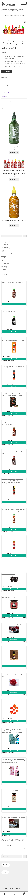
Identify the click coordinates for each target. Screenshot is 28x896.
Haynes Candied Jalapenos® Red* (8, 597)
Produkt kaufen (6, 71)
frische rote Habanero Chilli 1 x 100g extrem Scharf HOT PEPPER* (13, 701)
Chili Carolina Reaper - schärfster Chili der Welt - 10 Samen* (12, 675)
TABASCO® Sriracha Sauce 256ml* (8, 537)
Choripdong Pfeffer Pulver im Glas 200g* (10, 790)
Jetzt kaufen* (14, 303)
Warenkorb (21, 893)
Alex (2, 848)
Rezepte (5, 872)
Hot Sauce (10, 15)
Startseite (5, 15)
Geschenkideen (9, 78)
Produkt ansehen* (14, 588)
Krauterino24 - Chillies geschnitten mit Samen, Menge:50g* (13, 817)
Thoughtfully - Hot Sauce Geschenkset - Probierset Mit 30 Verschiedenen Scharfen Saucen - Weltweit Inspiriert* (13, 394)
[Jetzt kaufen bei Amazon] (14, 582)
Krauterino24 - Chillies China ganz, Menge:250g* (11, 624)
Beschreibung (4, 85)
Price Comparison (5, 89)
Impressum (4, 878)
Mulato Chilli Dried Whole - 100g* (8, 574)
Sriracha (19, 78)
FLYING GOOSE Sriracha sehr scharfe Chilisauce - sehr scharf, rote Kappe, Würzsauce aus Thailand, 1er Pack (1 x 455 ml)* (13, 452)
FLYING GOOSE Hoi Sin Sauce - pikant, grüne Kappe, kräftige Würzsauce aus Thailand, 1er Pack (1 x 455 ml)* (13, 312)
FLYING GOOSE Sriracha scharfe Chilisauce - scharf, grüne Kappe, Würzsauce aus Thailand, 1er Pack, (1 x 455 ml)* (13, 510)
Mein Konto (4, 894)
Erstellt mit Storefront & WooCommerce (10, 888)
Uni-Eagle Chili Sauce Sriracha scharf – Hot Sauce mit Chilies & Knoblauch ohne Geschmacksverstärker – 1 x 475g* (12, 284)
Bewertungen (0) (5, 92)
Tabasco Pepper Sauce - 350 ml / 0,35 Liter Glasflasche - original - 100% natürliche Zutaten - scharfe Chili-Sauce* (13, 339)
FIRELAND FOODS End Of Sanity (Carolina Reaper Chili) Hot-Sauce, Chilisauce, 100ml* (13, 367)
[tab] (14, 85)
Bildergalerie (4, 96)
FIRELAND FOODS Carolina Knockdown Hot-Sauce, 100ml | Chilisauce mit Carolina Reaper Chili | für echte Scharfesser (13, 849)
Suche (24, 235)
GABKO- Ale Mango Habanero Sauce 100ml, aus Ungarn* (13, 647)
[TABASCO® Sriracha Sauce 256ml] (14, 548)
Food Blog (5, 865)
